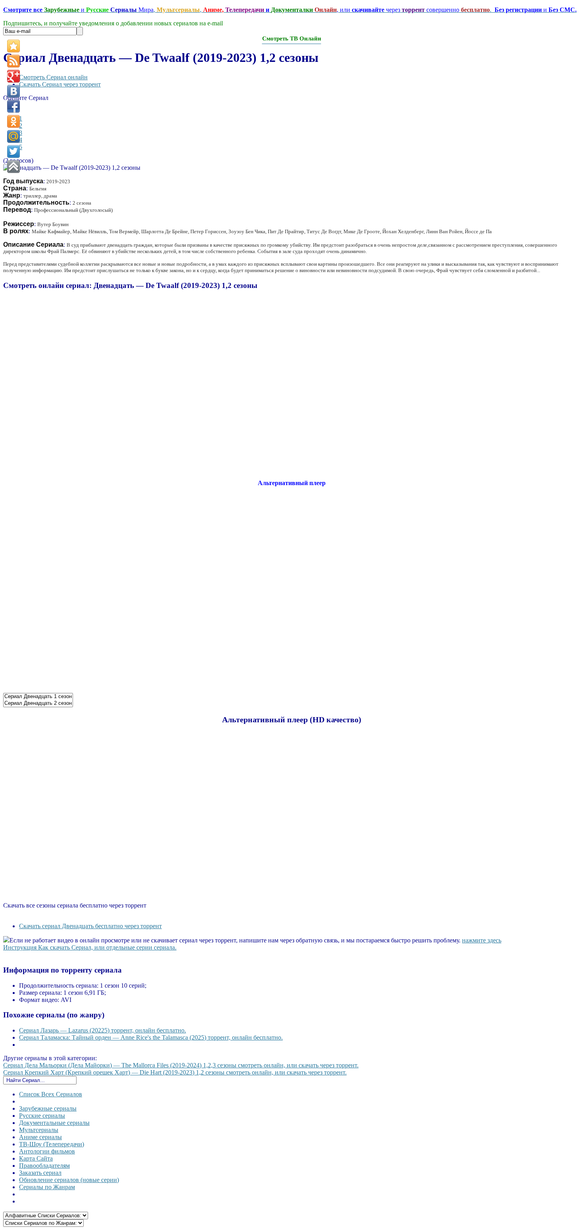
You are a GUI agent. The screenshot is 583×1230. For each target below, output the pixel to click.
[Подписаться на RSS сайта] (13, 61)
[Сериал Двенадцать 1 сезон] (38, 696)
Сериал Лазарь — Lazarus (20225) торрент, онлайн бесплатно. (102, 1030)
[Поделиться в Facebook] (13, 106)
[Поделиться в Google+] (13, 76)
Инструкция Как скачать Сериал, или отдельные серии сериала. (89, 947)
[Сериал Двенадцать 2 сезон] (38, 703)
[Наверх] (13, 166)
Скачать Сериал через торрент (60, 84)
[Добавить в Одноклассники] (13, 121)
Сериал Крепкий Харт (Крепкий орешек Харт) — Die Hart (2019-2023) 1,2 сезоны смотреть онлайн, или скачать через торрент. (175, 1072)
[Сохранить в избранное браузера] (13, 46)
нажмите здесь (481, 940)
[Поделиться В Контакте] (13, 91)
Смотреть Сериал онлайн (53, 77)
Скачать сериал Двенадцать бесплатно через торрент (90, 926)
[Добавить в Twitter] (13, 151)
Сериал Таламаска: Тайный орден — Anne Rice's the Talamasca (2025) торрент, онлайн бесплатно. (151, 1037)
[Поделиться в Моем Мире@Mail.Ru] (13, 136)
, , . (290, 9)
